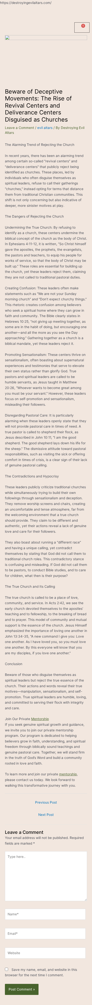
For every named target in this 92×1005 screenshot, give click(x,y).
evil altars (45, 128)
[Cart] (82, 27)
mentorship (68, 774)
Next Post (46, 815)
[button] (46, 12)
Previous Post (46, 802)
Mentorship (40, 719)
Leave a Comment (19, 128)
